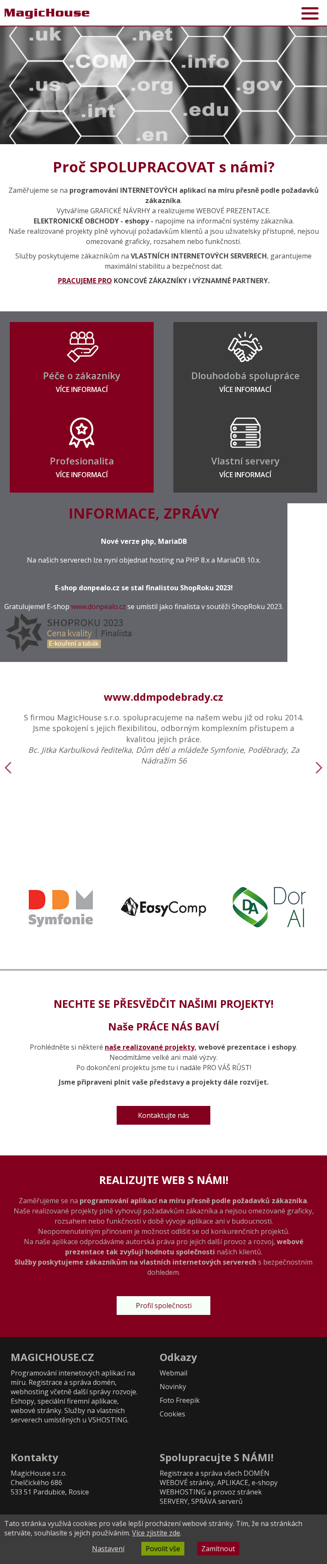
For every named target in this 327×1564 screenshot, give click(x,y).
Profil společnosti (164, 1305)
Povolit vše (163, 1548)
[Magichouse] (46, 14)
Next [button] (319, 768)
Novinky (173, 1386)
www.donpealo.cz (98, 606)
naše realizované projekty (150, 1047)
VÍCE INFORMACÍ (82, 389)
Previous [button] (7, 768)
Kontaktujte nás (163, 1115)
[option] (163, 85)
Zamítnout (218, 1548)
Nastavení (108, 1548)
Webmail (173, 1373)
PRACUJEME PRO (85, 280)
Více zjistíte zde (156, 1533)
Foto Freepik (180, 1400)
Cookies (172, 1414)
